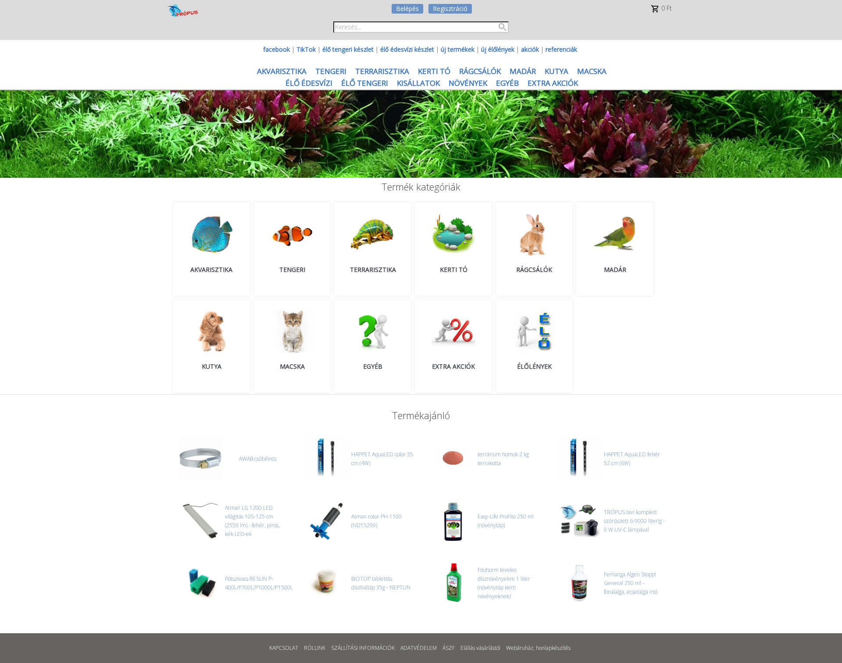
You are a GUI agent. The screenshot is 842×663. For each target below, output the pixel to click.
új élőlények (497, 49)
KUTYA (556, 71)
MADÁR (523, 71)
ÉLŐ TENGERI (364, 83)
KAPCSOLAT (283, 648)
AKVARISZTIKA (282, 71)
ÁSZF (448, 648)
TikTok (306, 49)
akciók (530, 49)
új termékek (458, 49)
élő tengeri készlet (348, 49)
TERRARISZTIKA (382, 71)
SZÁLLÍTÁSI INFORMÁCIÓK (363, 648)
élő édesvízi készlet (407, 49)
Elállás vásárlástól (480, 648)
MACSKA (592, 71)
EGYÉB (507, 83)
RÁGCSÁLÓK (480, 71)
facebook (276, 49)
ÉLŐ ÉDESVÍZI (308, 83)
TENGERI (330, 71)
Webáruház (519, 648)
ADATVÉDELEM (418, 648)
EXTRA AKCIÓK (553, 83)
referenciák (561, 49)
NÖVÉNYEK (468, 83)
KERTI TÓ (434, 71)
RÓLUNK (314, 648)
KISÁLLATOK (418, 83)
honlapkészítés (553, 648)
